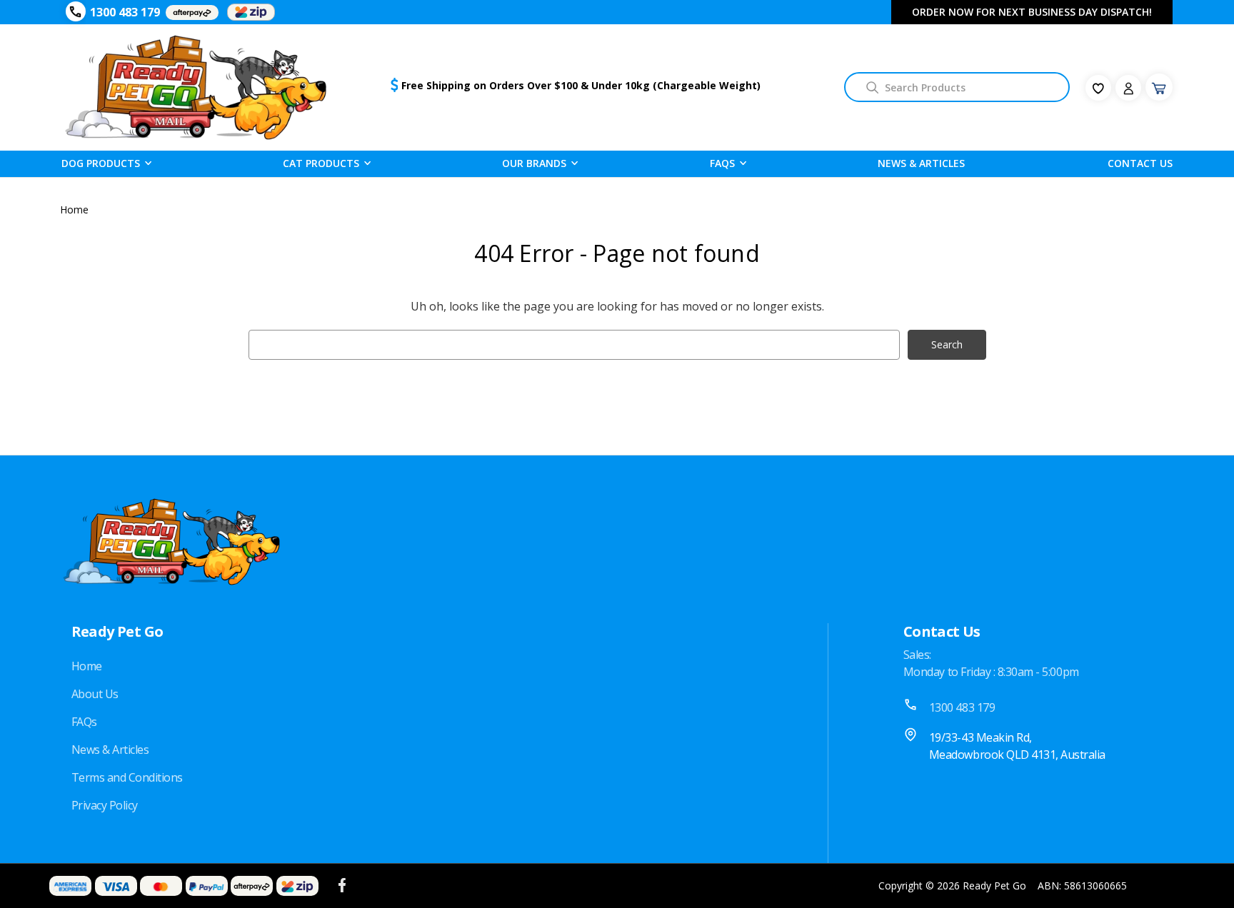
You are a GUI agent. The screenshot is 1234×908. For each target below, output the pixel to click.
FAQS (722, 163)
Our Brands (534, 163)
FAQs (84, 722)
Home (86, 666)
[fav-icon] (1098, 88)
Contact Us (1140, 163)
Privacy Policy (104, 805)
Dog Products (100, 163)
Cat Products (321, 163)
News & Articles (921, 163)
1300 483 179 (125, 12)
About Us (95, 694)
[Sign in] (1128, 88)
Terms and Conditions (127, 777)
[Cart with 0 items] (1159, 87)
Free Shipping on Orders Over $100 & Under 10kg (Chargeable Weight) (581, 85)
